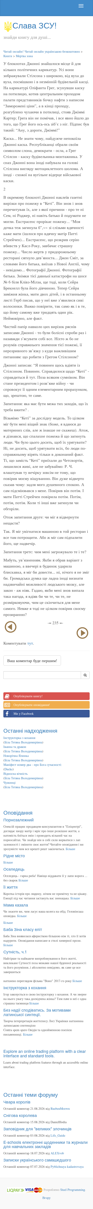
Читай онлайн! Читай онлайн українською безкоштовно (41, 51)
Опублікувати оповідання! (32, 705)
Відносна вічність (15, 773)
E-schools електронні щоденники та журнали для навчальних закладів (45, 1144)
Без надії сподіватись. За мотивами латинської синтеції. (37, 1012)
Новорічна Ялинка (16, 755)
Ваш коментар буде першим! (32, 660)
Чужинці (9, 782)
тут (30, 643)
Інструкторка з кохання (19, 738)
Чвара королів (16, 1102)
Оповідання (18, 812)
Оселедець (13, 869)
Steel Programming (72, 1189)
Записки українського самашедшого (37, 1160)
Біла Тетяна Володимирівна (23, 742)
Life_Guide (58, 1135)
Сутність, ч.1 (15, 951)
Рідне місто (14, 855)
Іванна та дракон (14, 747)
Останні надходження (30, 730)
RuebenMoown (60, 1108)
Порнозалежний (18, 820)
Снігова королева (20, 1115)
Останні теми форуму (30, 1094)
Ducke (9, 769)
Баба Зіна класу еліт (22, 929)
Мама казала (15, 905)
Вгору (46, 1198)
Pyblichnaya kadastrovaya (67, 1166)
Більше (70, 849)
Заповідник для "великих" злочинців (37, 1128)
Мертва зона (24, 56)
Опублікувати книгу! (28, 696)
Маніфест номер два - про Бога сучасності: (32, 764)
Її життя (10, 887)
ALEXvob (57, 1153)
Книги (7, 56)
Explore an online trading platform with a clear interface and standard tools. (44, 1053)
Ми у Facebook (24, 713)
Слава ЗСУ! (34, 25)
